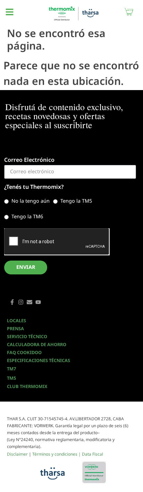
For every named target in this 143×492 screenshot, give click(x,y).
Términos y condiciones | (57, 454)
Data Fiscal (92, 454)
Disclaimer (17, 454)
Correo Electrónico (29, 160)
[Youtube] (38, 302)
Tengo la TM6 (27, 216)
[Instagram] (20, 302)
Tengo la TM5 (76, 200)
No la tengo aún (30, 200)
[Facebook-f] (12, 302)
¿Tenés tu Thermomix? (34, 187)
